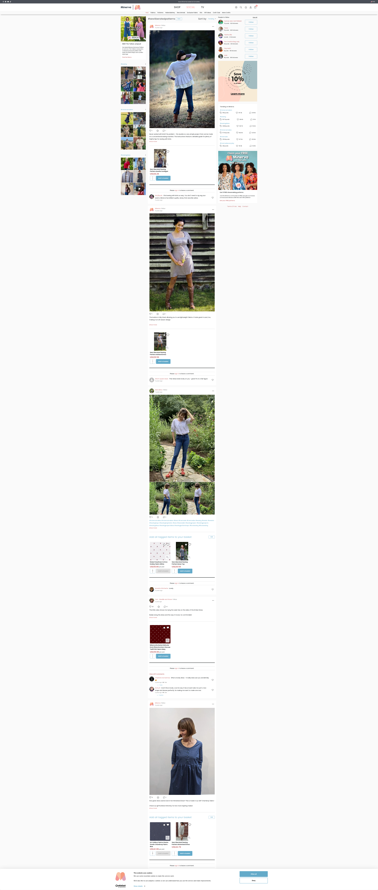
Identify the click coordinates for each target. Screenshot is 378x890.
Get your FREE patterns (227, 200)
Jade (225, 55)
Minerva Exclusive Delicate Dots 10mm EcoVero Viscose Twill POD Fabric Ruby (160, 647)
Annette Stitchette (161, 588)
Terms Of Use (232, 206)
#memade (182, 520)
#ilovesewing (203, 525)
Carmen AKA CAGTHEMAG (233, 21)
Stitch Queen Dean (161, 379)
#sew (175, 523)
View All (255, 17)
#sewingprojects (202, 523)
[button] (246, 7)
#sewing (198, 520)
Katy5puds (158, 195)
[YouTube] (8, 1)
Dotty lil (157, 688)
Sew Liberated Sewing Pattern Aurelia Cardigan (159, 170)
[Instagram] (3, 1)
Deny (253, 880)
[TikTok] (10, 1)
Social (191, 7)
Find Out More (126, 57)
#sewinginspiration (165, 523)
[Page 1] (182, 577)
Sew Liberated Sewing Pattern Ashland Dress (158, 353)
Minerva (157, 25)
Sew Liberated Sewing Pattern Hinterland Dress (181, 843)
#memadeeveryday (227, 143)
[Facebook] (5, 1)
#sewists (211, 520)
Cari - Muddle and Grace (163, 599)
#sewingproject (190, 523)
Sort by (202, 18)
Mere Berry (158, 390)
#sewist (204, 520)
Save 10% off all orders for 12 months (189, 1)
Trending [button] (211, 19)
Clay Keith (227, 48)
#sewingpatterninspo (181, 525)
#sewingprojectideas (166, 525)
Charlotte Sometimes (162, 678)
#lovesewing (194, 525)
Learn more (238, 93)
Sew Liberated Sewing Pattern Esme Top (180, 563)
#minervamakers (167, 520)
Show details (138, 886)
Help (239, 206)
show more (153, 141)
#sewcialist (181, 523)
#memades (191, 520)
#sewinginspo (154, 523)
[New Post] (236, 7)
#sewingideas (154, 525)
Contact (245, 206)
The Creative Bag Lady (231, 42)
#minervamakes (155, 520)
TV (202, 7)
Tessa (226, 28)
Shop (177, 7)
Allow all (254, 874)
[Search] (241, 7)
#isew (176, 520)
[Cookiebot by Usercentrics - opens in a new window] (120, 886)
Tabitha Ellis (228, 35)
